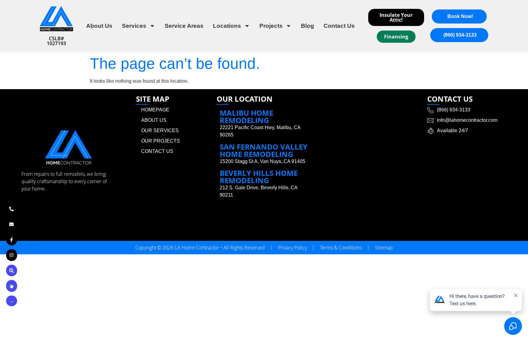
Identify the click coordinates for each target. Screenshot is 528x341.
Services (134, 26)
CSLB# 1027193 (56, 41)
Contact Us (339, 26)
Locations (227, 26)
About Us (99, 26)
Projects (271, 26)
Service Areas (184, 26)
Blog (307, 26)
